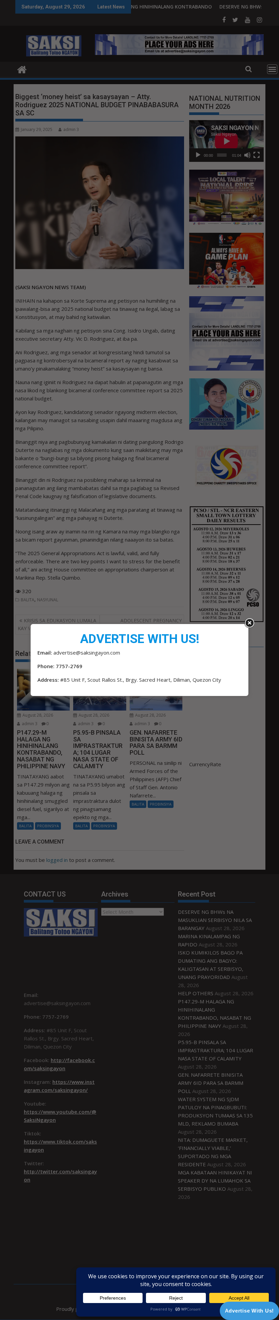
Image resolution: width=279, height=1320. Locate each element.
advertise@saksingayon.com (86, 652)
